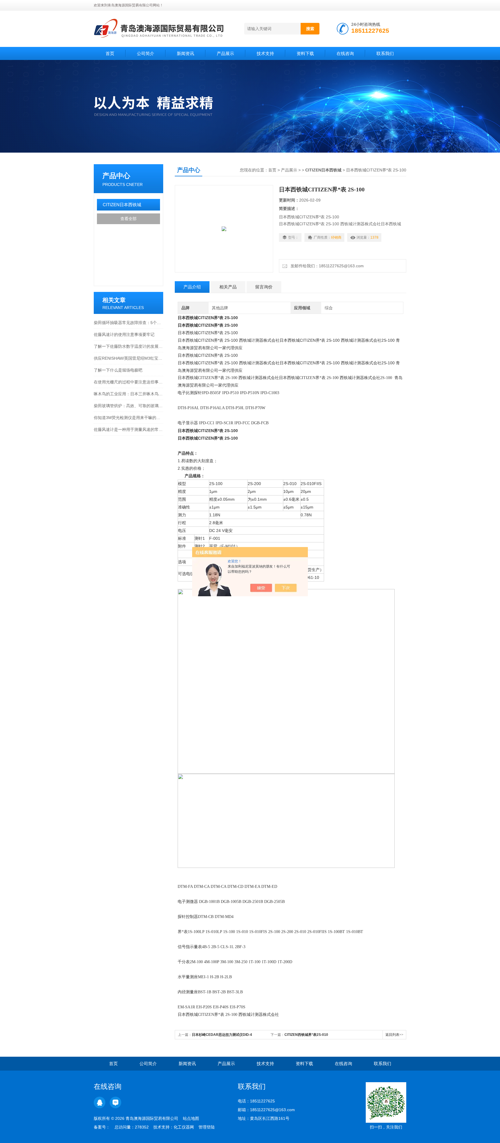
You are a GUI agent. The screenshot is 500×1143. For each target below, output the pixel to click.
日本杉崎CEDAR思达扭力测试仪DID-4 (222, 1035)
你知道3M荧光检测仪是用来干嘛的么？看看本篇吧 (128, 417)
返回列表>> (394, 1035)
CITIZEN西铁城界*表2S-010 (306, 1035)
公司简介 (145, 53)
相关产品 (228, 286)
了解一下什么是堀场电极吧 (118, 370)
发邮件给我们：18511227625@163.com (326, 266)
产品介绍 (192, 286)
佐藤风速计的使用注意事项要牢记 (124, 334)
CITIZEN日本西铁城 (122, 204)
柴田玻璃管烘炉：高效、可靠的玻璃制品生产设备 (128, 405)
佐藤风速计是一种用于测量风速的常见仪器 (128, 429)
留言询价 (264, 286)
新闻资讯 (185, 53)
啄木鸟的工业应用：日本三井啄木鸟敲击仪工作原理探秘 (128, 394)
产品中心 (116, 176)
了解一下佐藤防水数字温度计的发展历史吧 (128, 346)
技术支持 (265, 53)
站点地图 (191, 1118)
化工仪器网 (184, 1127)
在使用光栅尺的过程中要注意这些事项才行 (128, 382)
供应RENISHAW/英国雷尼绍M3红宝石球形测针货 (128, 358)
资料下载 (305, 53)
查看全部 (128, 218)
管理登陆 (206, 1127)
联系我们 (385, 53)
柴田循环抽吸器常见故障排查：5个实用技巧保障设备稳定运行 (128, 322)
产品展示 (225, 53)
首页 (110, 53)
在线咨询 (345, 53)
